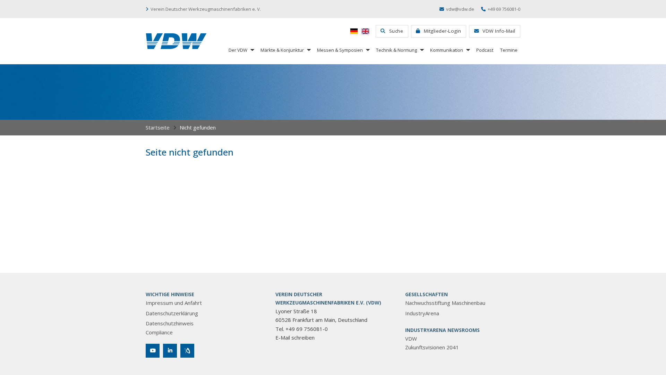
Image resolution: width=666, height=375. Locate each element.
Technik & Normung (396, 50)
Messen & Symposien (340, 50)
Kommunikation (446, 50)
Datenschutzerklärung (172, 313)
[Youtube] (153, 351)
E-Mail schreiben (295, 337)
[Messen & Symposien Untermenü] (367, 50)
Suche (396, 31)
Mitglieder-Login (442, 31)
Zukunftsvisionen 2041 (432, 347)
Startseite (158, 127)
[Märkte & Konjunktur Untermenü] (308, 50)
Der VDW (238, 50)
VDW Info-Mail (499, 31)
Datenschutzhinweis (170, 323)
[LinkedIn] (170, 351)
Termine (509, 50)
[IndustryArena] (187, 351)
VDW (411, 338)
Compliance (159, 332)
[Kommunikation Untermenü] (467, 50)
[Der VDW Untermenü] (251, 50)
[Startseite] (176, 41)
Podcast (484, 50)
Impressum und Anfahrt (174, 302)
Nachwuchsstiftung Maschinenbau (445, 302)
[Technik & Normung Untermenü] (421, 50)
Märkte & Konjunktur (282, 50)
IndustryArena (422, 313)
